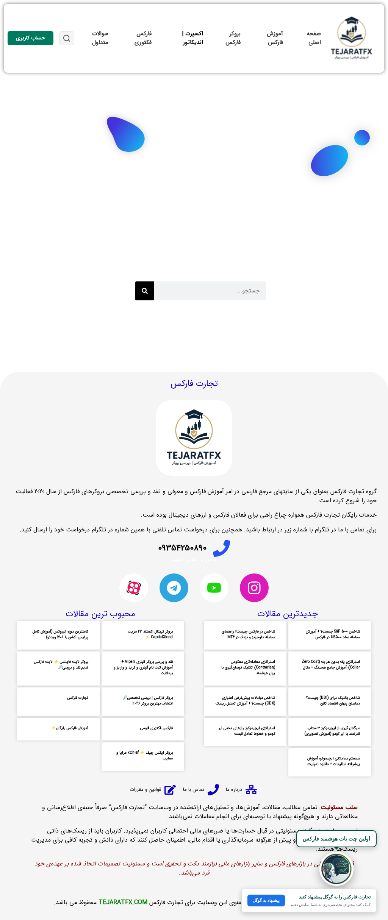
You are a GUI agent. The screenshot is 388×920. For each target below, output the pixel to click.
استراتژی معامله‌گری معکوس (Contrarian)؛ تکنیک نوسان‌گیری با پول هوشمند (248, 667)
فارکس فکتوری (143, 38)
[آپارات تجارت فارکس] (133, 587)
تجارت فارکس (77, 698)
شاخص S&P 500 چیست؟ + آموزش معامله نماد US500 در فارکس (333, 634)
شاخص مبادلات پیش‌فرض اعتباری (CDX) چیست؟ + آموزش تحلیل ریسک (245, 700)
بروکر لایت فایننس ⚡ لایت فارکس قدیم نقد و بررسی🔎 (61, 664)
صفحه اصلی (314, 38)
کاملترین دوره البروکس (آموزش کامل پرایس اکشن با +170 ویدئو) (60, 634)
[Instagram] (254, 587)
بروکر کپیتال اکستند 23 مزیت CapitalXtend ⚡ (150, 634)
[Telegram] (174, 587)
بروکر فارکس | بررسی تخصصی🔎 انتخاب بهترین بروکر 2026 (148, 700)
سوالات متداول (100, 38)
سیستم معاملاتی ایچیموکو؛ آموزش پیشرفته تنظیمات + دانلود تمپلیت (333, 761)
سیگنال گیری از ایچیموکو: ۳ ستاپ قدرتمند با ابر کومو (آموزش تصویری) (332, 731)
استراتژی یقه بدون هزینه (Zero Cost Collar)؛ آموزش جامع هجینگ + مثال (331, 664)
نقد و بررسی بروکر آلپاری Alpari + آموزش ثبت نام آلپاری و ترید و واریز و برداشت (143, 667)
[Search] (144, 290)
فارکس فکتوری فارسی (156, 728)
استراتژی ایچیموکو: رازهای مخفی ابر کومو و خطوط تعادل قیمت (247, 731)
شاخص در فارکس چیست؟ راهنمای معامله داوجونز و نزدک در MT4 (248, 634)
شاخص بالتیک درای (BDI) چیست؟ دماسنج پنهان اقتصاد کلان (333, 700)
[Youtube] (214, 587)
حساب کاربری (30, 38)
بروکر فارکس (233, 38)
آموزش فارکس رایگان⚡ (69, 728)
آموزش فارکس (275, 38)
